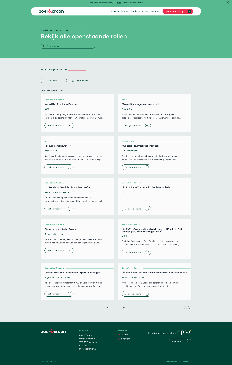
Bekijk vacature (56, 126)
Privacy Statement (173, 362)
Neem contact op (175, 12)
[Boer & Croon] (51, 12)
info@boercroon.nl (87, 349)
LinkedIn (124, 334)
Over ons (154, 11)
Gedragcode (186, 362)
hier (119, 3)
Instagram (125, 339)
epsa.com (177, 341)
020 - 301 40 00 (86, 345)
